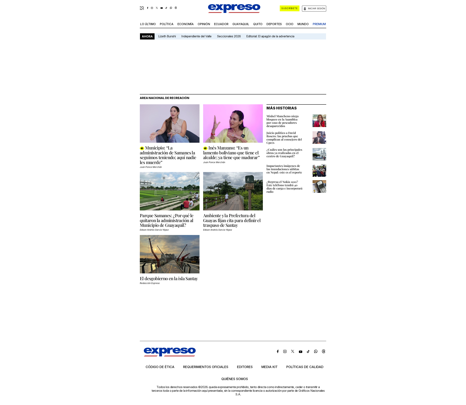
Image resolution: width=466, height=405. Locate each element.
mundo (303, 24)
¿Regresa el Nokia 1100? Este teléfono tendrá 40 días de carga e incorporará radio (284, 186)
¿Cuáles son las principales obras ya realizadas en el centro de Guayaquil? (284, 153)
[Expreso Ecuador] (170, 355)
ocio (289, 24)
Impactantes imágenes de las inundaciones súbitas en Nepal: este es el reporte (284, 169)
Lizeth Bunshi (167, 36)
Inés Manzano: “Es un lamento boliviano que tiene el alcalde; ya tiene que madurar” (231, 152)
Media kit (269, 367)
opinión (204, 24)
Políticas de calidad (304, 367)
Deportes (274, 24)
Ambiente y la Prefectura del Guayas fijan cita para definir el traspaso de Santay (231, 220)
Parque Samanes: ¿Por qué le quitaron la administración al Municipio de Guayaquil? (166, 220)
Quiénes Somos (234, 379)
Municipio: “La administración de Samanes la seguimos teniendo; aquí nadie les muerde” (168, 155)
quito (257, 24)
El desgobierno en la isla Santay (169, 278)
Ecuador (221, 24)
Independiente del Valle (196, 36)
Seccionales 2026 (229, 36)
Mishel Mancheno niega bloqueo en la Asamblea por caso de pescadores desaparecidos (282, 121)
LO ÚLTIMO (148, 24)
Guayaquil (240, 24)
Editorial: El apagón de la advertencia (270, 36)
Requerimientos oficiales (205, 367)
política (166, 24)
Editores (245, 367)
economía (185, 24)
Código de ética (160, 367)
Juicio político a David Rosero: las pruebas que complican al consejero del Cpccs (284, 138)
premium (319, 24)
